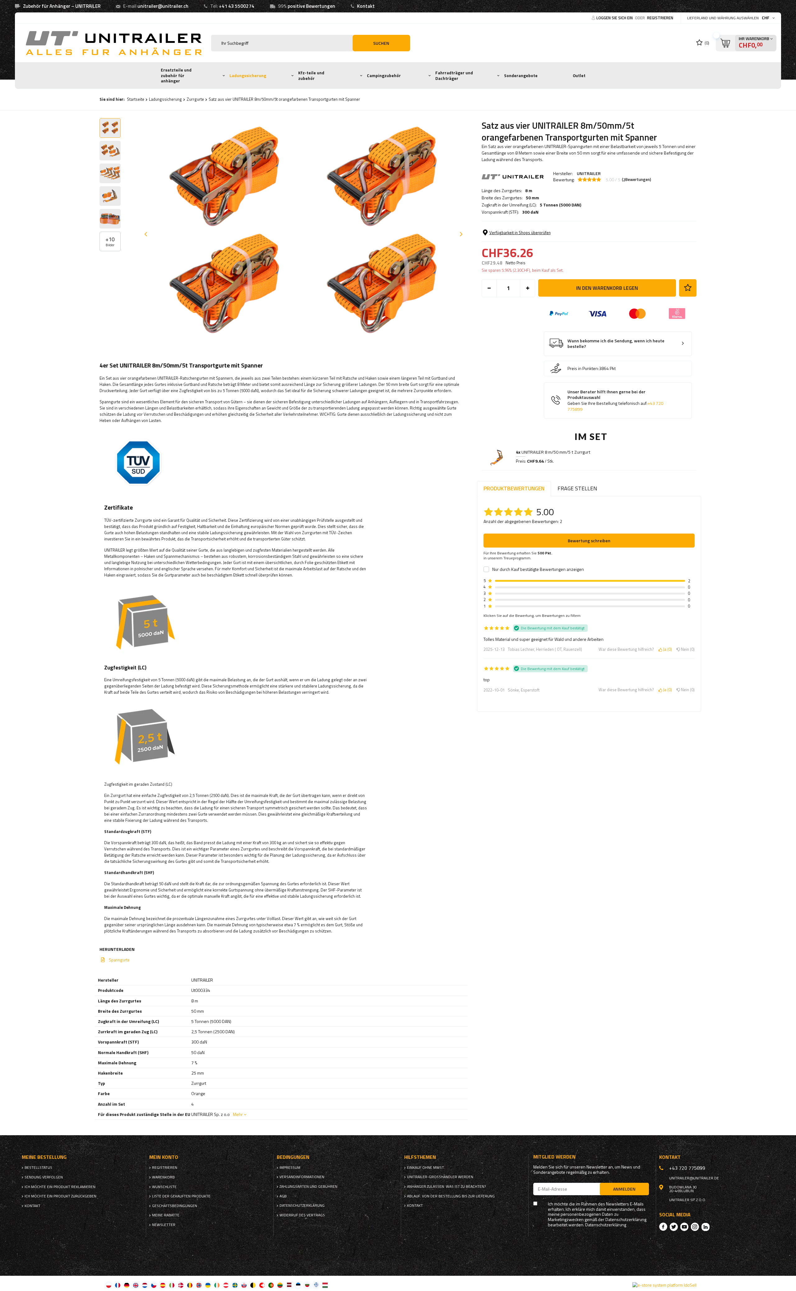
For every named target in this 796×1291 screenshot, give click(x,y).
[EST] (298, 1285)
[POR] (270, 1285)
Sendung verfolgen (44, 1177)
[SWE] (234, 1285)
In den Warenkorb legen (607, 288)
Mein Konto (163, 1157)
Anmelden (624, 1189)
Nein (686, 649)
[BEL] (252, 1285)
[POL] (108, 1285)
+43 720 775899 (687, 1167)
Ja (666, 649)
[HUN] (325, 1285)
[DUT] (144, 1285)
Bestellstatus (38, 1167)
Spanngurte (119, 960)
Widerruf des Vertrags (302, 1215)
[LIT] (280, 1285)
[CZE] (153, 1285)
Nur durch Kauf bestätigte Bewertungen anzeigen (538, 569)
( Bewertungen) (636, 180)
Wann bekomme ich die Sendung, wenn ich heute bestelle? (615, 343)
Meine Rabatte (165, 1215)
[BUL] (307, 1285)
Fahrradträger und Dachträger (454, 75)
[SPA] (162, 1285)
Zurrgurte (195, 99)
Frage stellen (577, 488)
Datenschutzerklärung (302, 1205)
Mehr (238, 1114)
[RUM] (189, 1285)
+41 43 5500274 (236, 6)
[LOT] (289, 1285)
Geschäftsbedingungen (174, 1206)
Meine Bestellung (44, 1157)
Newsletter (163, 1225)
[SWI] (261, 1285)
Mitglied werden (554, 1157)
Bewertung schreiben (589, 540)
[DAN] (180, 1285)
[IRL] (216, 1285)
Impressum (290, 1167)
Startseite (135, 99)
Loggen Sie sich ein (615, 18)
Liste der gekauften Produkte (181, 1196)
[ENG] (135, 1285)
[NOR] (198, 1285)
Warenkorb (163, 1177)
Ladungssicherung (247, 75)
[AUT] (225, 1285)
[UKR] (207, 1285)
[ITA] (171, 1285)
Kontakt (366, 6)
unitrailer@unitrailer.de (694, 1178)
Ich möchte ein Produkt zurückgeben (60, 1196)
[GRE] (316, 1285)
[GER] (126, 1285)
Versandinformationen (302, 1177)
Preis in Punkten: (583, 368)
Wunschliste (164, 1187)
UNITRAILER (589, 173)
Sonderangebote (521, 75)
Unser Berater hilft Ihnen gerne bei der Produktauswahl (615, 400)
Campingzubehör (384, 75)
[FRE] (117, 1285)
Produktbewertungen (514, 488)
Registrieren (660, 18)
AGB (283, 1196)
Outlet (579, 75)
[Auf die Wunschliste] (687, 288)
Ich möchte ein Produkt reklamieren (60, 1187)
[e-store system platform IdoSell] (664, 1285)
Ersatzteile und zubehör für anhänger (176, 75)
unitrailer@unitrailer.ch (162, 6)
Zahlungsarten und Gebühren (308, 1186)
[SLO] (243, 1285)
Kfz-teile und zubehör (311, 75)
